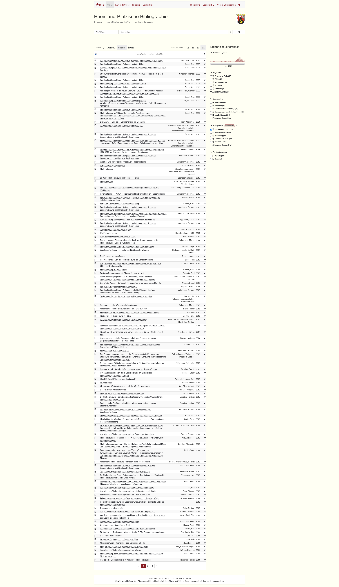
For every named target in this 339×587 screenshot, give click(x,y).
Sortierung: (100, 47)
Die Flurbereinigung (108, 233)
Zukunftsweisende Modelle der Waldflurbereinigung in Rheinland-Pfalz (129, 498)
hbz (208, 581)
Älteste (131, 47)
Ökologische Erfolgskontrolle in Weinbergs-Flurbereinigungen (125, 559)
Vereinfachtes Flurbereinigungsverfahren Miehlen (120, 550)
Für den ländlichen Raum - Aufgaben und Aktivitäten (122, 64)
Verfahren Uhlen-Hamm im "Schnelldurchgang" (119, 203)
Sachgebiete (148, 4)
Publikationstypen (219, 152)
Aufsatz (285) (219, 156)
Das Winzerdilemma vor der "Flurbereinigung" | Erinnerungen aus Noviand (131, 60)
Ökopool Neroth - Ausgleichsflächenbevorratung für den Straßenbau (128, 369)
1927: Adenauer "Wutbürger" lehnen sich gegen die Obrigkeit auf (127, 511)
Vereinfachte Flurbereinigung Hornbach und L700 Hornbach (125, 461)
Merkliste (196, 4)
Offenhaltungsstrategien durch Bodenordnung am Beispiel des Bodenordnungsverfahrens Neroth (126, 374)
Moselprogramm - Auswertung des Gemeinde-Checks (122, 542)
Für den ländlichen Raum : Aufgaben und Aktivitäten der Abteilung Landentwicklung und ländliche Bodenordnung (127, 466)
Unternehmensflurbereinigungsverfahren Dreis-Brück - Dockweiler (127, 528)
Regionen (136, 4)
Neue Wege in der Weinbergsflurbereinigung (118, 305)
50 (198, 47)
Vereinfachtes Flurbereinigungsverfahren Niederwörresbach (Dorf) (128, 491)
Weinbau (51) (219, 105)
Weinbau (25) (220, 142)
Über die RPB (208, 4)
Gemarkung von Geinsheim (111, 508)
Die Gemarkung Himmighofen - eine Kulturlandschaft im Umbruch (127, 219)
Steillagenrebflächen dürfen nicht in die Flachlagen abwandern (126, 296)
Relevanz (111, 47)
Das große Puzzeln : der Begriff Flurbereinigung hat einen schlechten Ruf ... (132, 283)
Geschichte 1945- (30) (223, 139)
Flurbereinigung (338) (223, 129)
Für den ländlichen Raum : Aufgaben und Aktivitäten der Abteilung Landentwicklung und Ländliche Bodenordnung (127, 291)
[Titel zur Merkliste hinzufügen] (205, 60)
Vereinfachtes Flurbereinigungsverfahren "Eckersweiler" (123, 308)
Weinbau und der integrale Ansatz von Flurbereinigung (123, 161)
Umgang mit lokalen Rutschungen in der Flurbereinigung (124, 319)
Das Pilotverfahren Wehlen (111, 535)
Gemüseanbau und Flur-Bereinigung (115, 229)
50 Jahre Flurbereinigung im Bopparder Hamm (119, 177)
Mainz (171, 581)
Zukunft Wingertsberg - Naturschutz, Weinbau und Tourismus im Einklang (131, 415)
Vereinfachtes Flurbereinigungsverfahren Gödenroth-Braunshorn (127, 434)
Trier (180, 581)
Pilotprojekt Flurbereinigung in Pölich (115, 315)
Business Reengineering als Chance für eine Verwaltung (123, 273)
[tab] (100, 47)
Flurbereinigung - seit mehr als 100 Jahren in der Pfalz (123, 83)
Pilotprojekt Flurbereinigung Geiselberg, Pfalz (119, 539)
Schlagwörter (218, 125)
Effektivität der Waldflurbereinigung (114, 350)
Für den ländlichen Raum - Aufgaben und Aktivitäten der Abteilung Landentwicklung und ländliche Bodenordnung (128, 135)
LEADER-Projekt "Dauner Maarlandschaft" (117, 379)
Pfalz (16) (218, 79)
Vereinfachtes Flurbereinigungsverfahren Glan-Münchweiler (125, 494)
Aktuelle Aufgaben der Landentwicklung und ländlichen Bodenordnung (129, 312)
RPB (101, 4)
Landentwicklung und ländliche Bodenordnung (119, 521)
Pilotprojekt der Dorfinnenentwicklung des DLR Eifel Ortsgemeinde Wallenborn (133, 532)
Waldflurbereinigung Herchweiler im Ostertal (118, 286)
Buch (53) (218, 159)
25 (193, 47)
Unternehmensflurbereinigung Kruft (115, 525)
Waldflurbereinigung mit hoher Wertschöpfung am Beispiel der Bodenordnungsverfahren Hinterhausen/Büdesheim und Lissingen (127, 278)
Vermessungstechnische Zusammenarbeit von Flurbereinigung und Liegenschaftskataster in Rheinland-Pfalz (128, 339)
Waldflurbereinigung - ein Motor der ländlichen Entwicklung (124, 250)
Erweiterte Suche (122, 4)
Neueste (121, 47)
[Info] (240, 4)
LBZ (128, 581)
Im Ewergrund (106, 382)
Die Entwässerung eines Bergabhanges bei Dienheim (122, 121)
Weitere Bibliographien (226, 4)
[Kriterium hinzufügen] (239, 32)
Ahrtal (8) (218, 85)
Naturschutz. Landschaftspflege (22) (229, 112)
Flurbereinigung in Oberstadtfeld (113, 269)
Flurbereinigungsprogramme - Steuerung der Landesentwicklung (127, 246)
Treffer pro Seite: (177, 47)
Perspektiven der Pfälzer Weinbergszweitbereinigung (122, 393)
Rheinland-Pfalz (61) (222, 132)
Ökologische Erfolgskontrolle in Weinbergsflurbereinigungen (125, 471)
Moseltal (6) (219, 88)
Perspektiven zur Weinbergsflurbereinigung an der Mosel (124, 546)
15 (188, 47)
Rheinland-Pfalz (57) (222, 76)
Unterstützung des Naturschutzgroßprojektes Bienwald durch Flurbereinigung (132, 193)
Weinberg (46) (220, 135)
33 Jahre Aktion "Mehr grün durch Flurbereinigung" (121, 125)
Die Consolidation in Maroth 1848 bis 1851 (118, 236)
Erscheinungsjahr (219, 52)
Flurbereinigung (106, 169)
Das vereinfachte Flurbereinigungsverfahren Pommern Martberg (127, 487)
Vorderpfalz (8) (220, 82)
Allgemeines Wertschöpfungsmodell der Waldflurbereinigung (125, 386)
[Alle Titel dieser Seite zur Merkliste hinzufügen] (205, 54)
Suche (110, 4)
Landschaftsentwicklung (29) (226, 108)
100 (203, 47)
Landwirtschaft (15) (222, 115)
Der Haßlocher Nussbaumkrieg (113, 389)
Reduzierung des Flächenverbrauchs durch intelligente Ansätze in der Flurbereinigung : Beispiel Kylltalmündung (129, 241)
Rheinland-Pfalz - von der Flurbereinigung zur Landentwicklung (126, 259)
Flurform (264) (220, 102)
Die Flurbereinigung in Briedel (112, 165)
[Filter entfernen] (236, 125)
